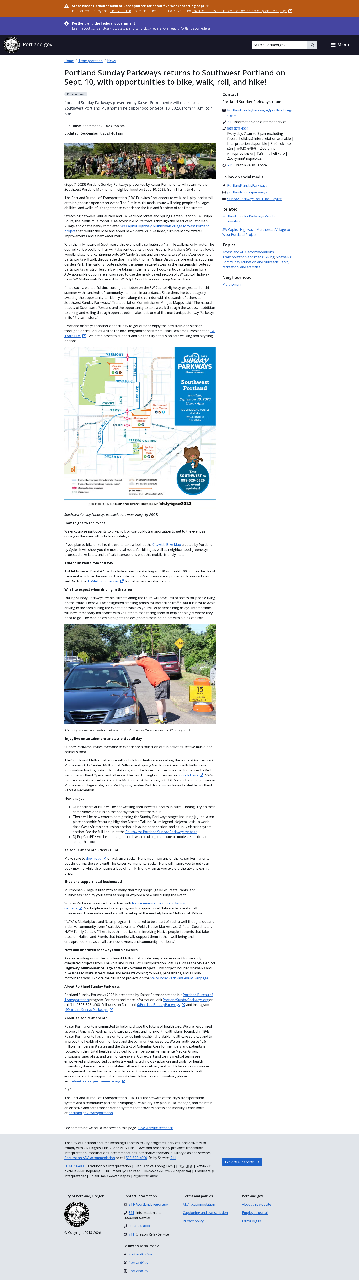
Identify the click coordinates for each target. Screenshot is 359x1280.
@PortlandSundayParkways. (86, 1009)
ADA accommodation (199, 1204)
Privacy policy (193, 1221)
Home (69, 60)
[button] (340, 45)
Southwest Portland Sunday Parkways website (161, 831)
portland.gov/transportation (90, 1113)
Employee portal (255, 1212)
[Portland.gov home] (27, 45)
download (93, 858)
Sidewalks (283, 257)
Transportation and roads (242, 257)
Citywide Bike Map (166, 544)
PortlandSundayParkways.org (186, 999)
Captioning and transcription (205, 1212)
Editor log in (251, 1221)
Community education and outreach (250, 262)
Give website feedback (155, 1128)
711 (173, 1157)
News (111, 60)
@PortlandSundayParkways (158, 1004)
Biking (269, 257)
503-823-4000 (136, 1157)
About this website (256, 1204)
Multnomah (231, 284)
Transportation (90, 60)
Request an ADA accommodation (89, 1157)
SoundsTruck (188, 775)
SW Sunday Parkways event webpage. (179, 978)
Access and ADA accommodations (248, 252)
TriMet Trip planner (103, 581)
